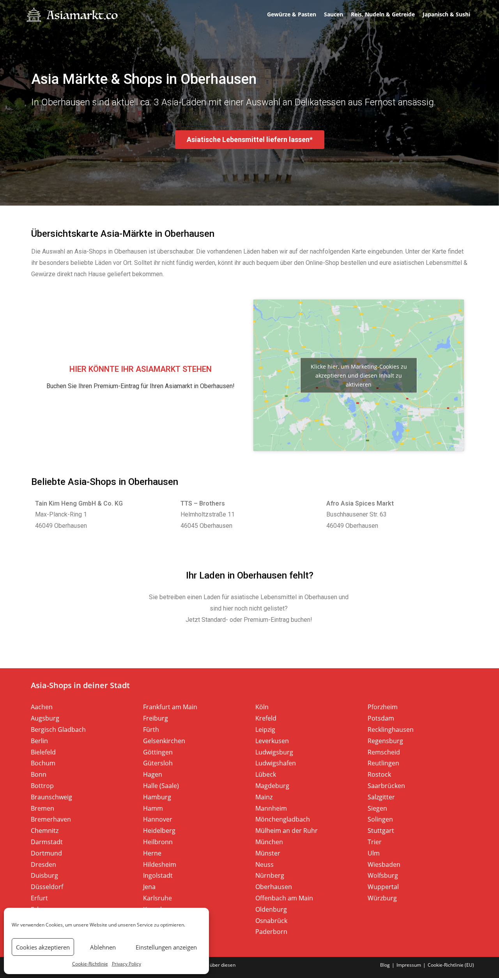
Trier (375, 842)
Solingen (380, 819)
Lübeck (265, 774)
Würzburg (382, 898)
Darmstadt (47, 842)
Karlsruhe (157, 898)
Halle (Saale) (161, 785)
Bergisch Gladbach (58, 729)
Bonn (38, 774)
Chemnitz (44, 830)
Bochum (43, 763)
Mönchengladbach (282, 819)
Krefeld (265, 718)
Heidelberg (159, 830)
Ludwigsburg (274, 752)
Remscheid (384, 752)
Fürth (151, 729)
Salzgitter (381, 797)
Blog (385, 965)
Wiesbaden (384, 864)
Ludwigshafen (275, 763)
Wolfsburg (383, 875)
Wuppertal (383, 886)
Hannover (157, 819)
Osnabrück (271, 920)
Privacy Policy (126, 963)
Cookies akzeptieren (43, 947)
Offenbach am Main (284, 898)
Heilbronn (158, 842)
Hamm (153, 808)
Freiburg (155, 718)
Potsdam (381, 718)
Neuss (264, 864)
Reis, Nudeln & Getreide (383, 14)
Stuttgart (381, 830)
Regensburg (385, 741)
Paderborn (271, 931)
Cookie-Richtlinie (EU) (451, 965)
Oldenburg (271, 909)
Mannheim (271, 808)
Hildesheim (159, 864)
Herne (152, 853)
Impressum (408, 965)
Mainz (264, 797)
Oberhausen (273, 886)
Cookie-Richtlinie (90, 963)
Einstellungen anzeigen (166, 947)
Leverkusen (272, 741)
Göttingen (158, 752)
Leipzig (265, 729)
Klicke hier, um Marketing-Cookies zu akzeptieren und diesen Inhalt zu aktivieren (359, 375)
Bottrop (42, 785)
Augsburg (45, 718)
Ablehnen (103, 947)
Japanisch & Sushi (446, 14)
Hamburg (157, 797)
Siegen (377, 808)
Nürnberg (269, 875)
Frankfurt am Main (170, 707)
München (269, 842)
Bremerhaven (51, 819)
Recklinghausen (391, 729)
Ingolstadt (158, 875)
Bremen (42, 808)
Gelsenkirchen (164, 741)
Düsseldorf (47, 886)
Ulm (374, 853)
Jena (149, 886)
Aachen (42, 707)
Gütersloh (158, 763)
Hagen (152, 774)
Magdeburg (272, 785)
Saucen (333, 14)
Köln (262, 707)
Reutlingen (383, 763)
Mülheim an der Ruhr (286, 830)
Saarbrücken (386, 785)
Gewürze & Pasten (291, 14)
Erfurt (39, 898)
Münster (267, 853)
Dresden (43, 864)
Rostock (379, 774)
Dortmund (46, 853)
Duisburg (44, 875)
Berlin (39, 741)
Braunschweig (51, 797)
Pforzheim (383, 707)
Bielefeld (43, 752)
